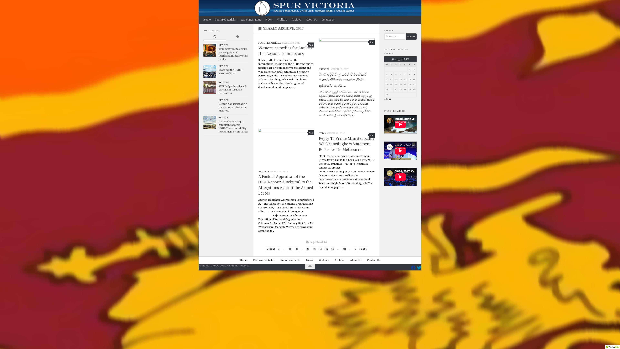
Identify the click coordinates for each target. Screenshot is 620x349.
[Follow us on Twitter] (419, 267)
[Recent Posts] (214, 36)
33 (314, 249)
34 (320, 249)
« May (387, 99)
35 (326, 249)
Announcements (251, 19)
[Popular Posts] (237, 36)
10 (290, 249)
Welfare (282, 19)
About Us (311, 19)
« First (271, 249)
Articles (324, 69)
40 (344, 249)
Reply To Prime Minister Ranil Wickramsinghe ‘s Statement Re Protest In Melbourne (346, 144)
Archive (296, 19)
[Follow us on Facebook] (413, 267)
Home (207, 19)
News (269, 19)
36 (332, 249)
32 (307, 249)
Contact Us (328, 19)
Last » (363, 249)
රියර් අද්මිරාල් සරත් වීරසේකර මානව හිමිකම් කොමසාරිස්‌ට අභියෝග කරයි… (342, 80)
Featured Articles (226, 19)
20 (296, 249)
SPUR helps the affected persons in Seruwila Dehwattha (232, 90)
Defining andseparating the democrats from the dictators (233, 107)
